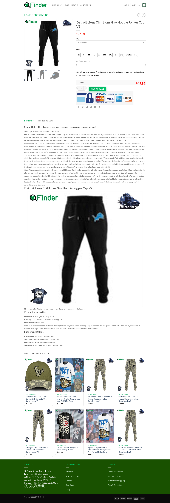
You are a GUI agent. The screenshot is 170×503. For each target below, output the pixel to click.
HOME (53, 5)
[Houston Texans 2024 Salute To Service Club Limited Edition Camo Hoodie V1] (38, 375)
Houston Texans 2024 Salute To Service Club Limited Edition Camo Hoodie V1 (38, 399)
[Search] (90, 5)
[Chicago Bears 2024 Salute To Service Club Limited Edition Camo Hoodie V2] (38, 426)
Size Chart (70, 485)
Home (27, 15)
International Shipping (116, 480)
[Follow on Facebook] (26, 486)
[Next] (69, 43)
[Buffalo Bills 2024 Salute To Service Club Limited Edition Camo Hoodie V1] (131, 375)
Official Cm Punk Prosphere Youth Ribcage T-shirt (67, 449)
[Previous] (28, 43)
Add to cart (97, 89)
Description (29, 121)
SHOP (59, 5)
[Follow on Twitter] (35, 486)
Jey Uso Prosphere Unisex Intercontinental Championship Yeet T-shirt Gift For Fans (99, 450)
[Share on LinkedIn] (95, 107)
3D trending (41, 15)
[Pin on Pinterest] (91, 107)
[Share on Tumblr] (99, 107)
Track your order (72, 476)
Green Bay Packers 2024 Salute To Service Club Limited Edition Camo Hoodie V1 (130, 450)
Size (78, 50)
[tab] (29, 121)
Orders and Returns (115, 471)
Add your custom (83, 61)
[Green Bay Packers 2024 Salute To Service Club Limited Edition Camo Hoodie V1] (131, 426)
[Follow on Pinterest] (43, 486)
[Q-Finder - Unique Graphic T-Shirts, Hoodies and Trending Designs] (35, 5)
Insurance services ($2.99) (89, 76)
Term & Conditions (115, 485)
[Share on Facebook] (78, 107)
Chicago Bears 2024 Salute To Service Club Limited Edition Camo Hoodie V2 (37, 450)
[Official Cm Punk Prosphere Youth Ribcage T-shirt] (69, 426)
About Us (70, 471)
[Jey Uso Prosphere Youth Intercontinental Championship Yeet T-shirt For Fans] (69, 375)
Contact (69, 480)
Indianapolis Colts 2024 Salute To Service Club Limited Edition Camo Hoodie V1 (100, 399)
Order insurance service (85, 72)
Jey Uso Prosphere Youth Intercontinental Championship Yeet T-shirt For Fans (68, 399)
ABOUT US (75, 5)
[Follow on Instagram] (30, 486)
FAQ (68, 489)
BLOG (67, 5)
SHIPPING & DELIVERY (45, 121)
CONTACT (84, 5)
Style (78, 38)
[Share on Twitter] (83, 107)
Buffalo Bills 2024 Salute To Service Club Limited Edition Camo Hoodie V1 (129, 399)
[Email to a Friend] (87, 107)
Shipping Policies (114, 476)
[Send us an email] (39, 486)
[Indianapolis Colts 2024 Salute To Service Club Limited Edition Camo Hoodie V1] (100, 375)
